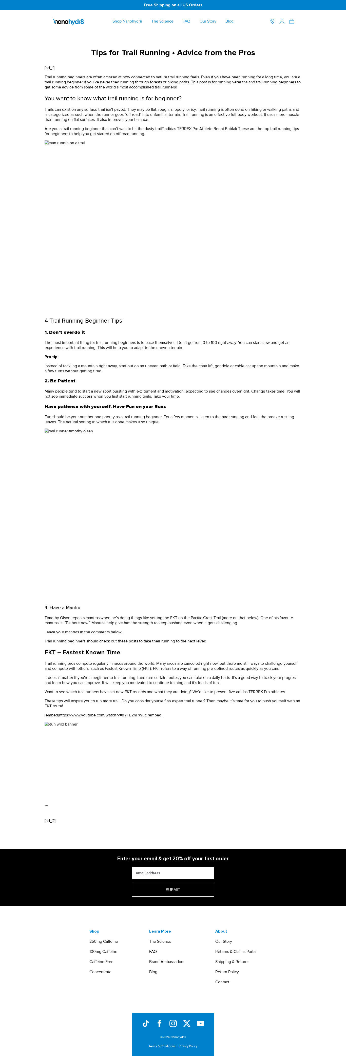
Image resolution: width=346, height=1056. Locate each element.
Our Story (208, 21)
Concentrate (100, 971)
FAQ (186, 21)
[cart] (292, 21)
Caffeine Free (101, 961)
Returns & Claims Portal (236, 951)
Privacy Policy (188, 1046)
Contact (222, 982)
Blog (229, 21)
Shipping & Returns (232, 961)
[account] (281, 21)
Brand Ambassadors (166, 961)
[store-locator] (272, 21)
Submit (173, 889)
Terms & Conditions (162, 1046)
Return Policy (227, 971)
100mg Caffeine (103, 951)
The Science (162, 21)
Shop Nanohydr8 (127, 21)
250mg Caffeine (103, 941)
